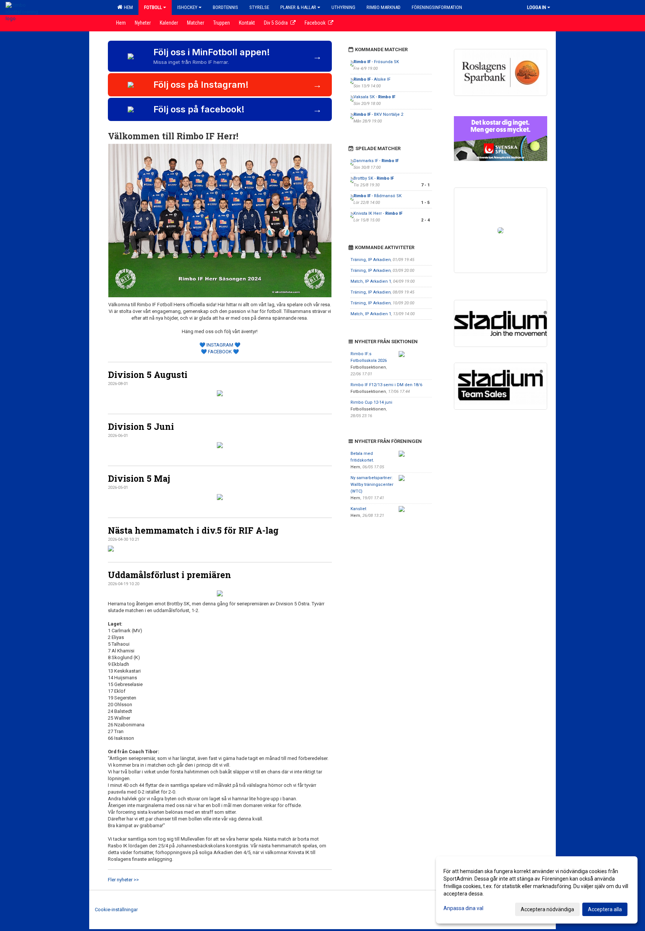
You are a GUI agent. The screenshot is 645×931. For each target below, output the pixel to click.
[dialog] (537, 890)
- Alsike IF (371, 79)
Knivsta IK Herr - (377, 213)
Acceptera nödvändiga (547, 909)
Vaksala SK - (374, 96)
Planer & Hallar (298, 7)
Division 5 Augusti (147, 374)
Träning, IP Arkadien (370, 259)
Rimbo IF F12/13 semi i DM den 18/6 (386, 384)
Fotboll (153, 7)
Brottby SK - (373, 178)
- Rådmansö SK (378, 195)
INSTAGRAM (219, 345)
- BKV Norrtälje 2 (378, 114)
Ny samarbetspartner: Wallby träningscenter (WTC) (371, 484)
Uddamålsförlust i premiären (169, 574)
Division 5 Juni (141, 426)
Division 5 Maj (139, 478)
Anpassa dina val (463, 908)
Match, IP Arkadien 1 (370, 281)
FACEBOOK (220, 351)
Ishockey (187, 7)
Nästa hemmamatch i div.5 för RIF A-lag (193, 530)
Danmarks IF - (376, 160)
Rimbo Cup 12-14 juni (371, 402)
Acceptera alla (605, 909)
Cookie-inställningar (116, 909)
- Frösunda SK (376, 61)
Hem (127, 7)
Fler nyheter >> (123, 879)
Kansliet (358, 508)
